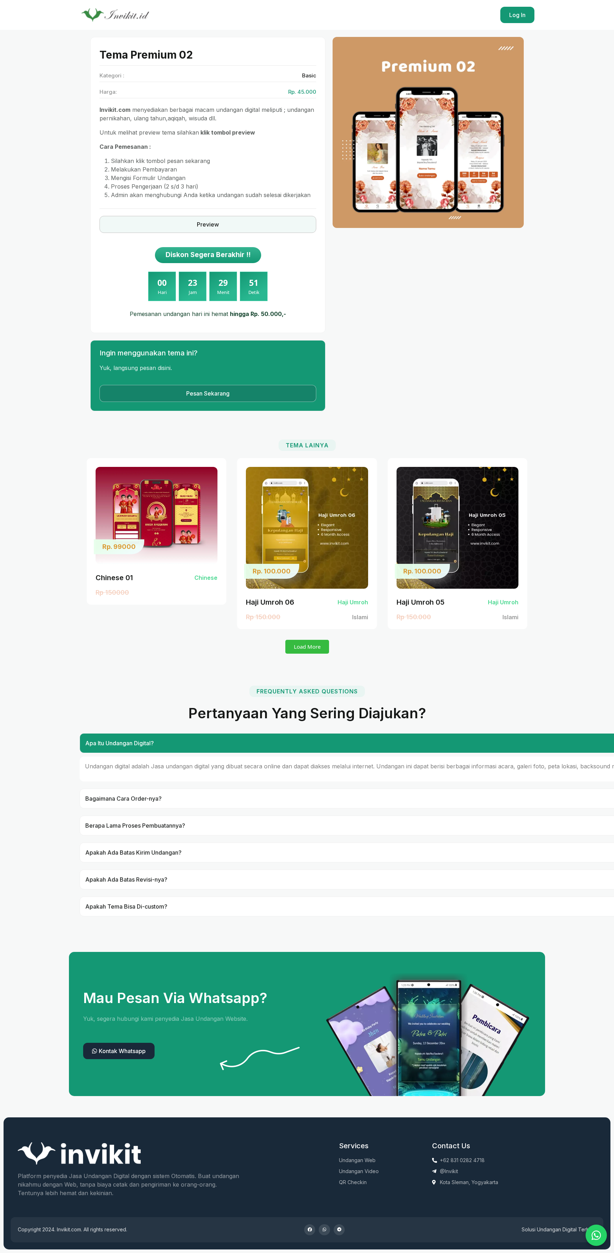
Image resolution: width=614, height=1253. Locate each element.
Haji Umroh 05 (421, 602)
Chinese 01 (114, 577)
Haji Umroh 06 (270, 602)
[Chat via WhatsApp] (596, 1235)
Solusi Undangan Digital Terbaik (559, 1229)
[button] (307, 647)
